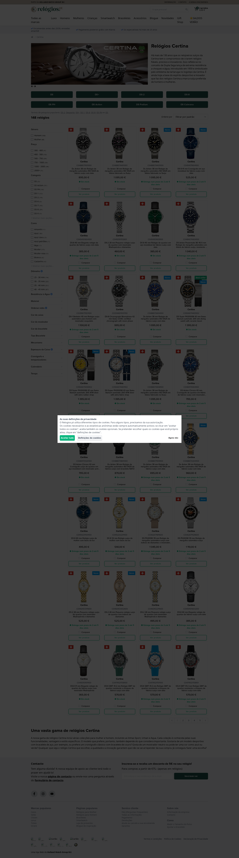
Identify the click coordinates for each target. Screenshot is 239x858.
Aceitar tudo (67, 437)
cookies (106, 422)
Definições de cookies (89, 437)
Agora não (173, 437)
